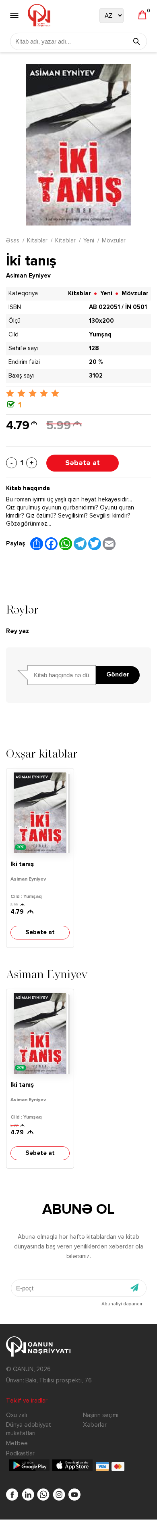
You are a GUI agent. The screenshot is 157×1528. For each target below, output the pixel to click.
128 (94, 348)
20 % (96, 362)
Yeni (88, 241)
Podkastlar (20, 1454)
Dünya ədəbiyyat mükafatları (28, 1429)
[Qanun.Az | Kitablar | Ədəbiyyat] (39, 15)
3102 (96, 376)
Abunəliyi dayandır (122, 1304)
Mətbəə (17, 1443)
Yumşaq (100, 335)
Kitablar (37, 241)
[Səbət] (142, 15)
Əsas (12, 241)
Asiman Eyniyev (28, 276)
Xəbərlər (95, 1425)
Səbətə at (82, 463)
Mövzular (114, 241)
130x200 (101, 321)
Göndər (117, 675)
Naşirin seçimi (100, 1415)
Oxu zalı (16, 1415)
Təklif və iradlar (27, 1401)
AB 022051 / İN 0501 (118, 307)
